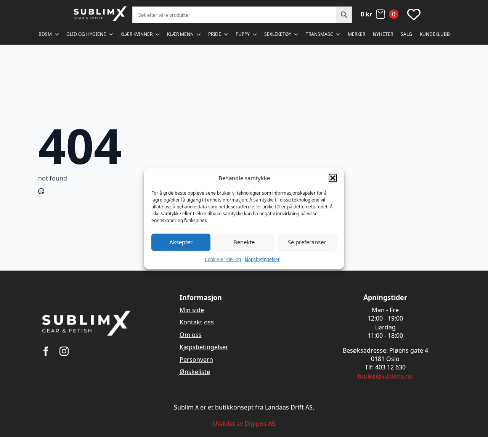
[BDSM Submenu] (57, 34)
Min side (192, 310)
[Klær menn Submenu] (199, 34)
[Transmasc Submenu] (338, 34)
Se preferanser (307, 242)
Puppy (243, 34)
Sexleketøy (277, 34)
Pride (214, 34)
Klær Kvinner (136, 34)
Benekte (244, 242)
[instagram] (64, 351)
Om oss (191, 335)
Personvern (196, 359)
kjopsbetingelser (262, 259)
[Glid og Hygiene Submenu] (111, 34)
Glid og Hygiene (86, 34)
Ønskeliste (195, 372)
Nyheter (383, 34)
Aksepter (181, 242)
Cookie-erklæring (223, 259)
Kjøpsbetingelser (204, 347)
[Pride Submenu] (226, 34)
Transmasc (319, 34)
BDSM (45, 34)
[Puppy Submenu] (255, 34)
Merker (356, 34)
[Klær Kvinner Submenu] (157, 34)
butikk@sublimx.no (385, 376)
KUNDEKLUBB (435, 34)
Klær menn (180, 34)
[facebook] (45, 351)
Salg (406, 34)
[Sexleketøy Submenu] (296, 34)
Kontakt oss (197, 322)
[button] (333, 178)
